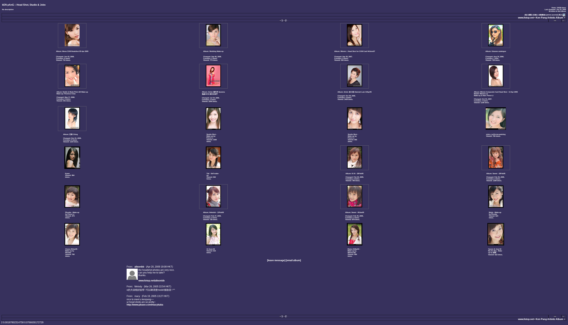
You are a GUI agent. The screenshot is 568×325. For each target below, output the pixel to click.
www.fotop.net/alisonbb (151, 280)
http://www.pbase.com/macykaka (145, 304)
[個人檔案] (528, 15)
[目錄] (535, 15)
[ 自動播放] (542, 15)
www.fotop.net (526, 17)
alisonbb (139, 266)
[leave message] (276, 260)
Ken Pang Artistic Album (549, 17)
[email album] (293, 260)
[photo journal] (552, 15)
